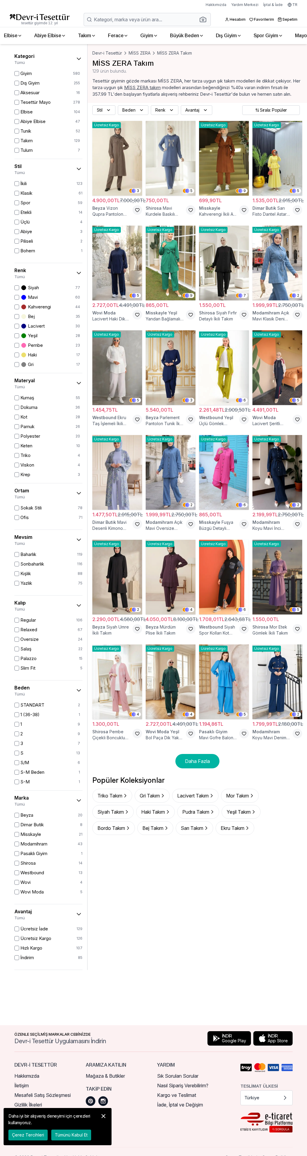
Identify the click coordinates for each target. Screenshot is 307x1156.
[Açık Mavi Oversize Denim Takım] (170, 472)
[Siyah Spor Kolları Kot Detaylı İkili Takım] (224, 577)
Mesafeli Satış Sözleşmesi (42, 1095)
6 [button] (244, 400)
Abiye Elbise (47, 35)
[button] (204, 20)
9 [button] (244, 190)
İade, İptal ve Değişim (180, 1105)
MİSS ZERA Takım (174, 53)
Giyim (146, 35)
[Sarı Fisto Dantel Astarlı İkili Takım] (277, 158)
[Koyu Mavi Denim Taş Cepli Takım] (277, 681)
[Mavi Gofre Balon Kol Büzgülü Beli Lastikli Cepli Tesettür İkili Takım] (224, 681)
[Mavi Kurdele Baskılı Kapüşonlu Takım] (170, 158)
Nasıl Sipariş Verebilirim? (182, 1085)
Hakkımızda (216, 4)
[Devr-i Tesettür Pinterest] (90, 1101)
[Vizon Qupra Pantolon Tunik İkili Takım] (117, 158)
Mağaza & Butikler (105, 1076)
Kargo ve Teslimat (176, 1095)
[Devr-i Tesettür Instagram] (103, 1101)
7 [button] (244, 295)
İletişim (21, 1085)
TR (294, 4)
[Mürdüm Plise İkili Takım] (170, 577)
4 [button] (191, 609)
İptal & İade (273, 4)
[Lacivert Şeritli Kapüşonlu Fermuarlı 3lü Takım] (277, 367)
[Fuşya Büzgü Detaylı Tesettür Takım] (224, 472)
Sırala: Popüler (273, 110)
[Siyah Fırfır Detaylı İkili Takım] (224, 263)
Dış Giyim (226, 35)
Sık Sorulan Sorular (177, 1076)
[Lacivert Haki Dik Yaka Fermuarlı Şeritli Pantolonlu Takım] (117, 263)
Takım (84, 35)
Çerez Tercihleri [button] (28, 1134)
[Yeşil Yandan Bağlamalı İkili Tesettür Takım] (170, 263)
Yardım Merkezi (244, 4)
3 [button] (138, 190)
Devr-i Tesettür (107, 53)
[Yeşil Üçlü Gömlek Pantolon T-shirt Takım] (224, 367)
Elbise (10, 35)
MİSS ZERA (140, 53)
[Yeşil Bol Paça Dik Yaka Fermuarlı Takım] (170, 681)
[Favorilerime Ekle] (137, 210)
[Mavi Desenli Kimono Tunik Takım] (117, 472)
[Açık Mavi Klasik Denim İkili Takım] (277, 263)
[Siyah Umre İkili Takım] (117, 577)
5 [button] (191, 190)
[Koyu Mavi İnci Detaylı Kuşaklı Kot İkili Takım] (277, 472)
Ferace (116, 35)
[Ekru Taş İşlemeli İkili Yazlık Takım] (117, 367)
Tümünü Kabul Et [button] (71, 1134)
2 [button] (298, 295)
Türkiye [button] (251, 1097)
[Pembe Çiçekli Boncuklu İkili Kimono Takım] (117, 681)
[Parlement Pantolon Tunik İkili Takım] (170, 367)
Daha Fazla (197, 761)
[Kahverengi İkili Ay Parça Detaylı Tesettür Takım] (224, 158)
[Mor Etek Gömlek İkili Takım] (277, 577)
